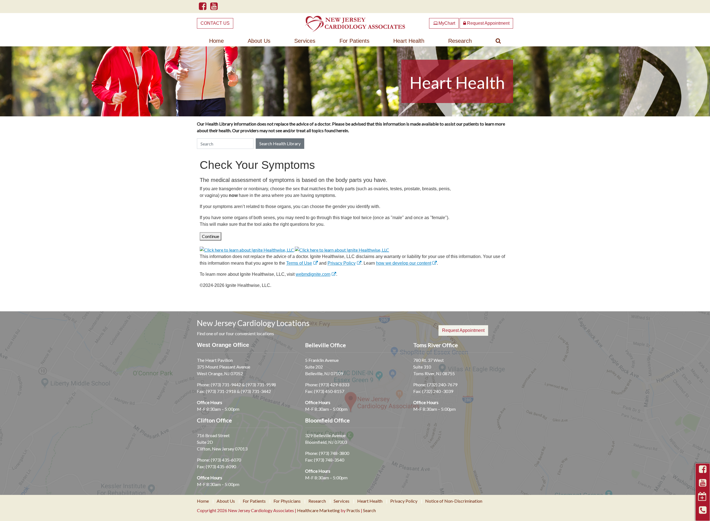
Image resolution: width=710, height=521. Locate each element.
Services (304, 41)
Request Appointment (487, 23)
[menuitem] (216, 40)
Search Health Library (280, 143)
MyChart (444, 23)
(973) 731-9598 (261, 384)
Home (216, 41)
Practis (353, 510)
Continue (210, 236)
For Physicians (287, 501)
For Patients (354, 41)
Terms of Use (299, 263)
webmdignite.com (313, 274)
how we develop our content (403, 263)
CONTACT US (215, 23)
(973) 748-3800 (334, 453)
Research (460, 41)
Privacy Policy (342, 263)
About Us (259, 41)
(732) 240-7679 (442, 384)
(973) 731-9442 (226, 384)
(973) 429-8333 (334, 384)
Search (369, 510)
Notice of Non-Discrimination (453, 501)
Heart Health (408, 41)
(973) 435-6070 (226, 459)
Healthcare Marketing (318, 510)
